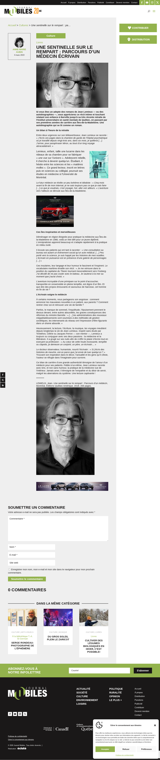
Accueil (63, 2)
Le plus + (115, 700)
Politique (116, 689)
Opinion (114, 696)
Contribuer (110, 2)
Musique (63, 632)
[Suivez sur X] (25, 714)
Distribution (81, 2)
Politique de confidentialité (125, 755)
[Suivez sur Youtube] (15, 714)
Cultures (23, 25)
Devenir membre (122, 2)
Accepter (105, 749)
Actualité (83, 689)
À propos (71, 2)
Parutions (92, 2)
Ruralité (115, 693)
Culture (82, 696)
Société (81, 693)
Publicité (100, 2)
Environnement (87, 700)
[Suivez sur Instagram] (20, 714)
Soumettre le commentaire (27, 579)
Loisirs (81, 704)
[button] (155, 725)
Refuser (125, 749)
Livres (99, 632)
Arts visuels (27, 632)
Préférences (146, 749)
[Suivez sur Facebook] (10, 714)
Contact (134, 2)
